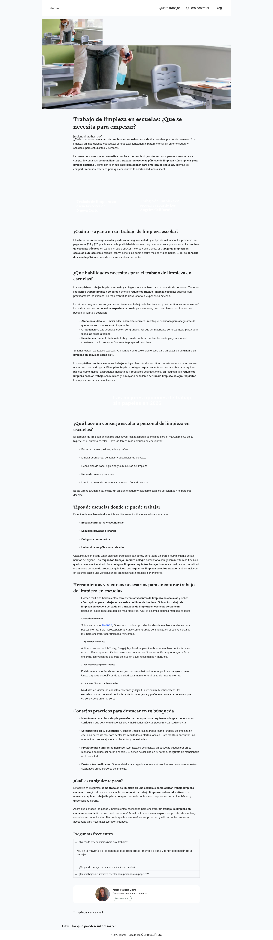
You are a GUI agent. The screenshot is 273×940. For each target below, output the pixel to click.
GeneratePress (151, 934)
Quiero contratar (197, 8)
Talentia (53, 8)
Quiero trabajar (169, 8)
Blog (219, 8)
